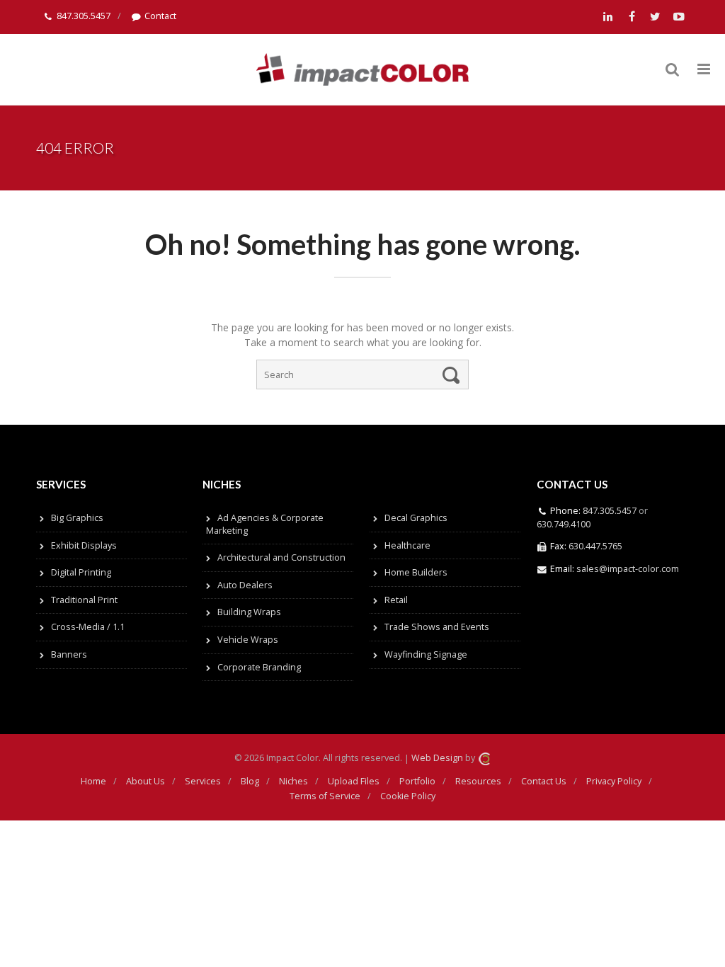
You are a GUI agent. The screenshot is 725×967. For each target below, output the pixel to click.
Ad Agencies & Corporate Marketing (265, 524)
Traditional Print (84, 600)
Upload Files (353, 781)
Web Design (437, 759)
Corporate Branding (259, 667)
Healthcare (407, 545)
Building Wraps (249, 612)
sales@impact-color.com (627, 569)
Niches (293, 781)
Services (203, 781)
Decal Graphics (415, 518)
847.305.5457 (83, 16)
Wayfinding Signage (425, 654)
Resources (478, 781)
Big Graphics (77, 518)
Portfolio (417, 781)
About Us (145, 781)
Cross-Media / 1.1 (88, 627)
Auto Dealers (245, 585)
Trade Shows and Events (436, 627)
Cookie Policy (407, 796)
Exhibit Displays (84, 545)
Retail (396, 600)
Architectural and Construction (281, 557)
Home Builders (415, 572)
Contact (160, 16)
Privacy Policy (613, 781)
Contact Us (543, 781)
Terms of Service (325, 796)
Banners (69, 654)
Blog (250, 781)
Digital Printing (81, 572)
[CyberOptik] (484, 759)
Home (93, 781)
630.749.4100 (563, 524)
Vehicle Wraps (247, 640)
